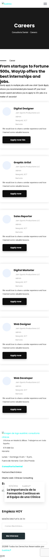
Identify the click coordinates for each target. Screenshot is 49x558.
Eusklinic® (26, 486)
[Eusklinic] (7, 4)
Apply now (15, 193)
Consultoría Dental (20, 32)
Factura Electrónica (11, 472)
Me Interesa (12, 536)
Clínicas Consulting (23, 477)
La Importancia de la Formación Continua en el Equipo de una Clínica (23, 493)
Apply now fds (17, 139)
